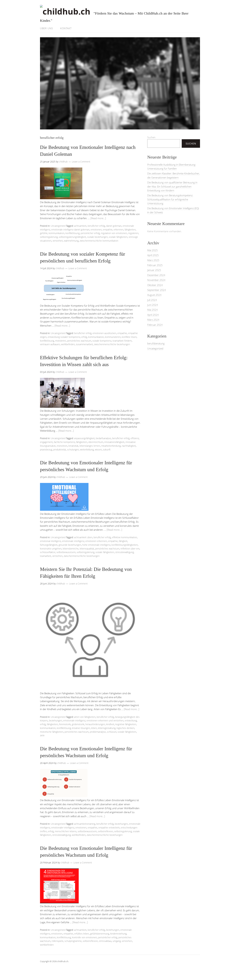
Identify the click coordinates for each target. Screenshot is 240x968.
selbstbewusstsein (66, 552)
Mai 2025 (152, 250)
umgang (117, 941)
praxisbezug (46, 449)
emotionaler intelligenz (62, 827)
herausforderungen (95, 724)
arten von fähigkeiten (85, 716)
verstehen (58, 240)
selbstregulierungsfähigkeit (72, 236)
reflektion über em (129, 548)
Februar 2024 (155, 324)
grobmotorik (78, 724)
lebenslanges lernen (90, 445)
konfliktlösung (72, 233)
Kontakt (66, 28)
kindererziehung (118, 933)
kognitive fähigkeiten (125, 724)
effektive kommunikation (124, 537)
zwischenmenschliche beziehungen (112, 344)
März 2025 (153, 260)
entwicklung (131, 720)
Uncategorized (58, 225)
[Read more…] (98, 218)
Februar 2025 (155, 265)
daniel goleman (113, 225)
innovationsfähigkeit (114, 442)
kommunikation (56, 233)
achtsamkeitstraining (84, 823)
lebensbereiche (71, 548)
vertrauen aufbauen (50, 344)
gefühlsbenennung (99, 933)
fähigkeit (123, 541)
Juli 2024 (152, 300)
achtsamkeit (80, 225)
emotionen (96, 229)
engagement (46, 442)
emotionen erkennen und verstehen (105, 720)
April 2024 (153, 314)
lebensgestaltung (106, 728)
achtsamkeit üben (83, 537)
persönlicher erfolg (90, 233)
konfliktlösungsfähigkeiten (125, 544)
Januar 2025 (154, 270)
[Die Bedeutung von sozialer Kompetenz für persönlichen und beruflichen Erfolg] (63, 301)
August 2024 (154, 294)
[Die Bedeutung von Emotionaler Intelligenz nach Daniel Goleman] (61, 198)
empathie (107, 229)
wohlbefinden (68, 344)
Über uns (46, 28)
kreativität (73, 445)
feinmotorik (65, 724)
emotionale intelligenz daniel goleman (70, 229)
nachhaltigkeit (129, 445)
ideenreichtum (95, 442)
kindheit (110, 724)
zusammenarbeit (84, 344)
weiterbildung (87, 449)
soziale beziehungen (97, 236)
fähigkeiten (130, 229)
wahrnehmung (71, 240)
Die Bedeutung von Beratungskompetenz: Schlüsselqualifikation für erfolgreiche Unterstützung (170, 199)
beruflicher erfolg (96, 225)
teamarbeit (45, 555)
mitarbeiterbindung (111, 445)
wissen (98, 449)
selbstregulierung (49, 236)
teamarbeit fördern (122, 340)
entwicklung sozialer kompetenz (64, 336)
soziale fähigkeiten (118, 236)
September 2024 (156, 290)
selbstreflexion (105, 831)
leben (94, 728)
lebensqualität (87, 548)
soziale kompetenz (101, 340)
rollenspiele (57, 941)
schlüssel (111, 731)
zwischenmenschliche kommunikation (99, 240)
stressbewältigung (124, 552)
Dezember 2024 (156, 275)
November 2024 (156, 280)
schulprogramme (73, 941)
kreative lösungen (81, 728)
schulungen (73, 449)
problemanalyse (98, 731)
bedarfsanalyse (103, 438)
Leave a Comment (81, 161)
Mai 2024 (152, 309)
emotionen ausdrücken (104, 333)
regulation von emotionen (114, 233)
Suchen (151, 137)
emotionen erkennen (96, 541)
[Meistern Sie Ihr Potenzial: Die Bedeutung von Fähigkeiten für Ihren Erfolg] (90, 689)
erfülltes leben (81, 933)
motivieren (60, 340)
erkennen (118, 229)
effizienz (135, 438)
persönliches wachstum (79, 340)
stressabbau (105, 941)
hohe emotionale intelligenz (96, 544)
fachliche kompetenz (64, 442)
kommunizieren (113, 336)
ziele (42, 735)
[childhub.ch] (65, 11)
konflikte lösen (129, 336)
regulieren (133, 233)
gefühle (44, 233)
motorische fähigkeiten (51, 731)
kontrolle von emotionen (84, 937)
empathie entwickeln (109, 827)
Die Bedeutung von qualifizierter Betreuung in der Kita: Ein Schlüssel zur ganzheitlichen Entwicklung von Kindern (172, 186)
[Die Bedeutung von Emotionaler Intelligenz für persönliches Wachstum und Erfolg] (64, 509)
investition (62, 445)
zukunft (107, 449)
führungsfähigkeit (48, 544)
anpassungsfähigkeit (84, 438)
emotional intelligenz (50, 541)
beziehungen (55, 720)
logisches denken (125, 728)
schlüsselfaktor (47, 552)
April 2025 (153, 255)
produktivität (59, 449)
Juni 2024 (152, 304)
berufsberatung (156, 343)
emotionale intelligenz (73, 541)
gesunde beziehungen (70, 544)
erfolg (84, 336)
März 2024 (153, 319)
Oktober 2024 (155, 285)
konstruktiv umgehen (51, 548)
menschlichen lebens (66, 831)
